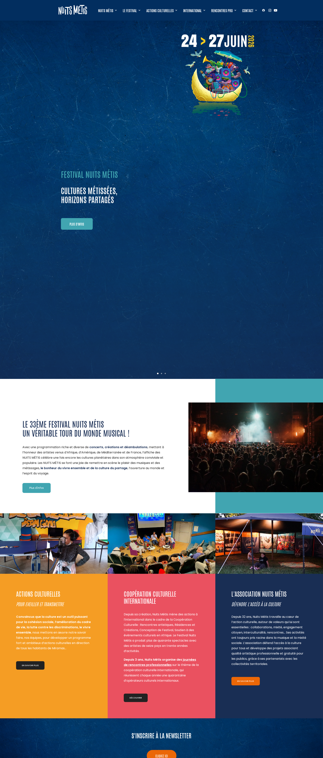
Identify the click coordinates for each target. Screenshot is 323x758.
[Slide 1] (158, 373)
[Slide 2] (161, 373)
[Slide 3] (165, 373)
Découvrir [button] (136, 697)
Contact (247, 10)
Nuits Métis (105, 10)
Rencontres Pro (222, 10)
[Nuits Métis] (73, 10)
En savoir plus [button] (30, 665)
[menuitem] (107, 10)
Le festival (130, 10)
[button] (264, 10)
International (192, 10)
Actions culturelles (160, 10)
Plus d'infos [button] (36, 488)
